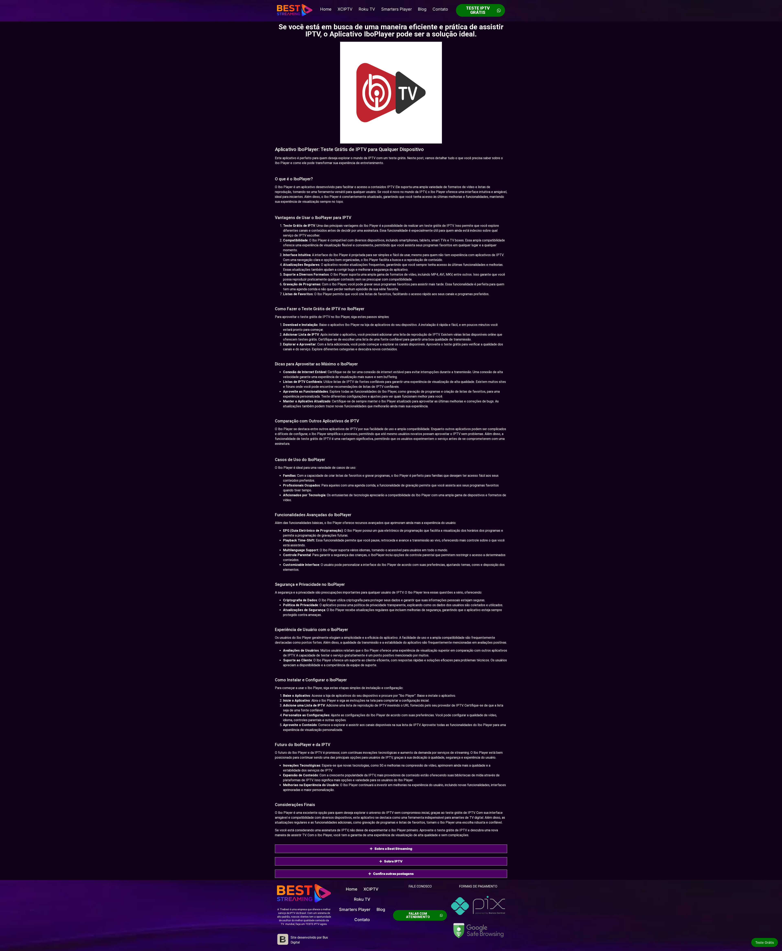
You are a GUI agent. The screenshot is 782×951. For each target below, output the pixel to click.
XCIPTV (345, 9)
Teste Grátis (764, 942)
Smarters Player (396, 9)
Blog (422, 9)
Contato (440, 9)
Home (326, 9)
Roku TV (367, 9)
